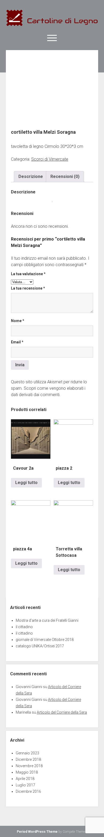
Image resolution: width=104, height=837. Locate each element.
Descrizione (30, 176)
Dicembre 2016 (28, 791)
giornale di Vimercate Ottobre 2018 (45, 639)
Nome (17, 321)
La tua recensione (28, 288)
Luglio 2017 (25, 785)
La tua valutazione (28, 274)
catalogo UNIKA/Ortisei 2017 (40, 646)
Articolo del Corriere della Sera (62, 712)
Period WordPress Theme (37, 832)
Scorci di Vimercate (49, 159)
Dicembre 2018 (28, 759)
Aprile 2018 (25, 779)
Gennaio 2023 (27, 753)
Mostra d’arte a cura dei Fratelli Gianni (47, 620)
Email (17, 342)
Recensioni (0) (64, 176)
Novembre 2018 (29, 766)
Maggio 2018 (27, 772)
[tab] (30, 176)
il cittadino (24, 627)
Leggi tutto (26, 482)
